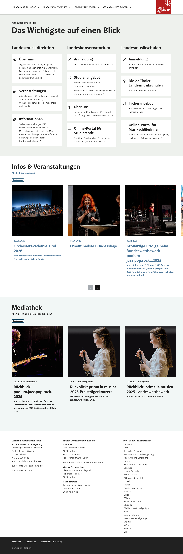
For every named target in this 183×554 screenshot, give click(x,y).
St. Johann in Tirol (132, 502)
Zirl (125, 532)
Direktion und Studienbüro (86, 112)
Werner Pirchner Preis (32, 100)
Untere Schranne (132, 515)
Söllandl (127, 498)
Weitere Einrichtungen (29, 134)
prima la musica (26, 96)
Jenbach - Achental (133, 451)
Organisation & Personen (30, 65)
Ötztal (127, 481)
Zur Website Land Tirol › (23, 470)
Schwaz (127, 492)
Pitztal (127, 485)
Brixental (128, 444)
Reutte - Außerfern (133, 488)
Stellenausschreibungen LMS (32, 124)
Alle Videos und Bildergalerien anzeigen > (32, 314)
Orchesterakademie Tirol (30, 103)
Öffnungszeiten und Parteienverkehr (94, 116)
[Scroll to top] (177, 548)
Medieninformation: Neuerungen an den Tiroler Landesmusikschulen (39, 137)
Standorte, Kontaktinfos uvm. (142, 91)
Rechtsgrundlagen (27, 68)
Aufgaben (48, 65)
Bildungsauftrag (26, 78)
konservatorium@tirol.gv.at (75, 458)
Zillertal (127, 529)
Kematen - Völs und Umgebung (139, 455)
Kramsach (128, 461)
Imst (126, 448)
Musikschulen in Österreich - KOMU (35, 131)
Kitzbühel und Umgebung (136, 458)
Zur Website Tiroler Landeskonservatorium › (83, 463)
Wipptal (127, 522)
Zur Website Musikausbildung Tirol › (28, 466)
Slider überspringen (18, 180)
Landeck (128, 468)
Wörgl (126, 525)
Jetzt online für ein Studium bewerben (92, 65)
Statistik (41, 68)
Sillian (126, 495)
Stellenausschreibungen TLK (32, 128)
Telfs (126, 512)
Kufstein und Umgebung (135, 465)
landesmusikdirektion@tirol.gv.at (27, 461)
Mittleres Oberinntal (133, 478)
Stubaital (128, 505)
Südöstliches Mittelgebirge (136, 508)
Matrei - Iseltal (130, 475)
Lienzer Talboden (132, 471)
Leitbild (38, 78)
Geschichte (50, 75)
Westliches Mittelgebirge (135, 518)
